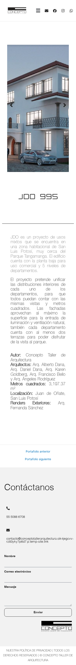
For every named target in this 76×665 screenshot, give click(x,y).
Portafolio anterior (38, 451)
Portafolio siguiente (38, 459)
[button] (38, 10)
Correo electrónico (17, 571)
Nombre (9, 556)
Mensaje (10, 586)
